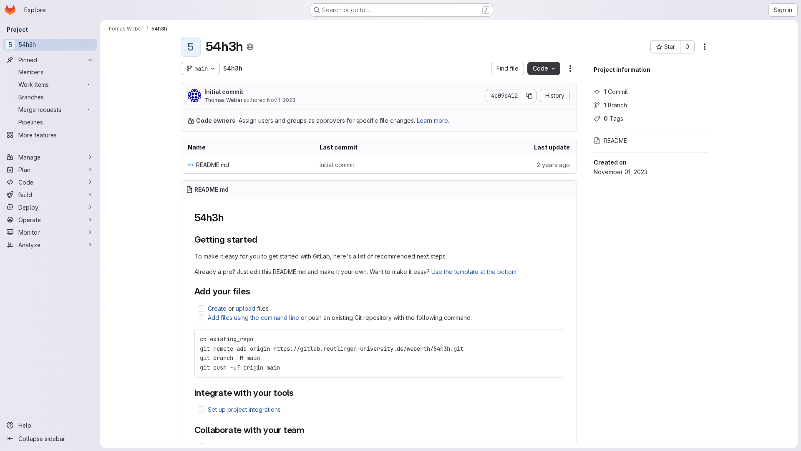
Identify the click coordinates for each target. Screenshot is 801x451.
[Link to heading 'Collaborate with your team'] (309, 430)
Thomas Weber (223, 100)
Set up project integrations (244, 409)
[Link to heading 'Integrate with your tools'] (298, 393)
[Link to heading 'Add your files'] (255, 291)
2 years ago (553, 164)
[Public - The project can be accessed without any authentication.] (250, 46)
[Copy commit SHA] (530, 95)
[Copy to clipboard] (553, 339)
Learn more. (433, 120)
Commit (616, 91)
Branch (615, 105)
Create (217, 308)
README (615, 140)
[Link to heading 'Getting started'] (262, 239)
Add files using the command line (253, 317)
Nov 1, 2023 (281, 100)
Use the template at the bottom (473, 271)
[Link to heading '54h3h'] (228, 218)
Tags (613, 118)
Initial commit (223, 91)
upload (245, 308)
